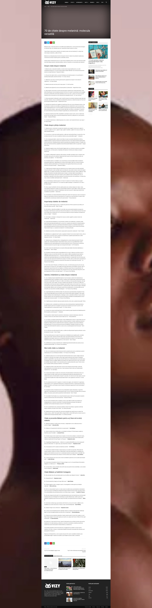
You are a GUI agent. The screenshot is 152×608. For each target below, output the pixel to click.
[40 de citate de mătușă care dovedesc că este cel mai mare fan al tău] (103, 94)
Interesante (79, 2)
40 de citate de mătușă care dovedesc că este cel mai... (103, 99)
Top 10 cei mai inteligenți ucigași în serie (52, 550)
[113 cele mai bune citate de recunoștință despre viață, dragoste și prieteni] (98, 52)
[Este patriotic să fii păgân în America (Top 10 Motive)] (92, 94)
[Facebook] (45, 42)
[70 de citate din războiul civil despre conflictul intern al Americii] (91, 77)
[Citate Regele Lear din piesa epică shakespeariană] (79, 562)
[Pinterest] (51, 42)
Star (97, 2)
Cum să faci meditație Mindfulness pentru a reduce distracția (78, 599)
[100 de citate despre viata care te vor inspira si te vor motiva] (64, 562)
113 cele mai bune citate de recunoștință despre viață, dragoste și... (96, 61)
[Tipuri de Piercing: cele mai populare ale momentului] (92, 105)
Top (102, 2)
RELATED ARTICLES (48, 555)
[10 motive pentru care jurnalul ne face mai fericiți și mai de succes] (91, 83)
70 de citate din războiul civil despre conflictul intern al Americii (100, 77)
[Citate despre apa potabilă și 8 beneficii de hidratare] (91, 72)
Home (45, 6)
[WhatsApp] (53, 42)
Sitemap (102, 606)
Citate (72, 2)
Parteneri (93, 606)
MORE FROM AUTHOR (58, 555)
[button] (106, 2)
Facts (86, 2)
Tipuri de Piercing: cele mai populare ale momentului (92, 110)
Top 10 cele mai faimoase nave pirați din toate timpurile (77, 551)
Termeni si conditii (88, 606)
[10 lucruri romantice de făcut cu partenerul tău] (103, 105)
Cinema (66, 2)
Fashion (92, 2)
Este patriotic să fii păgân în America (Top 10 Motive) (92, 99)
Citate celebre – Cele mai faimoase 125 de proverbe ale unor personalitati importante (50, 569)
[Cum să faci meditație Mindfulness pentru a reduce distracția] (69, 600)
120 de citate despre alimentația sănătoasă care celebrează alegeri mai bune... (79, 588)
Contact (106, 606)
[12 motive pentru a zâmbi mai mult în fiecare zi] (69, 594)
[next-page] (47, 573)
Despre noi (98, 606)
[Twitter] (48, 42)
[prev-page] (45, 573)
